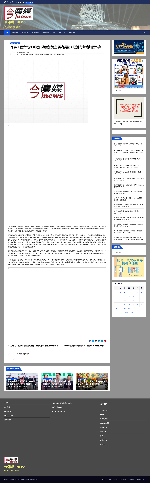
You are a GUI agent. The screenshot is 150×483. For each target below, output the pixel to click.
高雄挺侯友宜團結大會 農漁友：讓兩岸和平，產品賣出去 (84, 346)
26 (137, 304)
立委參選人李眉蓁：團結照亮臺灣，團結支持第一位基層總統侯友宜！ (34, 346)
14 (116, 300)
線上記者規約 (140, 479)
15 (120, 300)
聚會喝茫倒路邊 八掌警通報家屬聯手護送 (127, 172)
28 (116, 308)
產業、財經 (45, 32)
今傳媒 (90, 386)
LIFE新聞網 (103, 419)
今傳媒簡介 (123, 479)
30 (125, 308)
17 (129, 300)
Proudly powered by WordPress (12, 479)
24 (129, 304)
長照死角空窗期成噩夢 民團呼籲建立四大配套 (128, 144)
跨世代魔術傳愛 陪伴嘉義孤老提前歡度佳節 (128, 211)
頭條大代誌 (15, 32)
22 (120, 304)
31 (129, 308)
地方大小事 (25, 32)
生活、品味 (35, 32)
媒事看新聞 (103, 427)
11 (133, 296)
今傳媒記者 (131, 479)
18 (133, 300)
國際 (54, 32)
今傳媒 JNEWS (15, 22)
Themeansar (34, 479)
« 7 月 (126, 312)
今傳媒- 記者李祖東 (24, 52)
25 (133, 304)
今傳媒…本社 (104, 410)
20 (141, 300)
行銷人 (102, 436)
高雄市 (18, 43)
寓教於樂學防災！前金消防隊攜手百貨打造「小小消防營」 (91, 382)
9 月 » (131, 312)
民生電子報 (103, 440)
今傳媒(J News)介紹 (112, 479)
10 (129, 296)
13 (141, 296)
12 (137, 296)
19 (137, 300)
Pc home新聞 (104, 423)
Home (103, 479)
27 (141, 304)
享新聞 (102, 444)
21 (116, 304)
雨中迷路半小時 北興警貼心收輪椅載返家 (127, 159)
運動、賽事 (72, 32)
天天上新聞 (103, 431)
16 (125, 300)
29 (120, 308)
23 (125, 304)
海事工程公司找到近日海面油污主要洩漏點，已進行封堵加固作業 (46, 54)
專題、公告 (62, 32)
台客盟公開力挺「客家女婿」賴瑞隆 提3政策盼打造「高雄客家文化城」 (57, 383)
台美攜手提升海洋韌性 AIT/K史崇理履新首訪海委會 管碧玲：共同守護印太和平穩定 (21, 383)
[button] (144, 32)
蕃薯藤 (102, 414)
